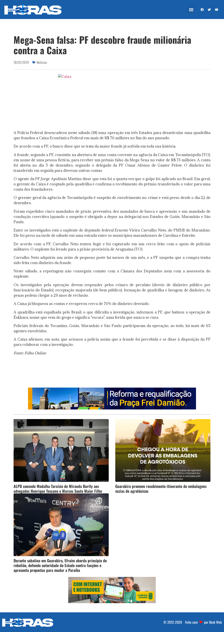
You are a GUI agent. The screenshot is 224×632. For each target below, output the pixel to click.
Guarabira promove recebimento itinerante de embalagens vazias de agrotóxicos (160, 488)
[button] (191, 9)
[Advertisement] (112, 373)
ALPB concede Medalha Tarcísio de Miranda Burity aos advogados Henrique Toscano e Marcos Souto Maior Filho (58, 488)
